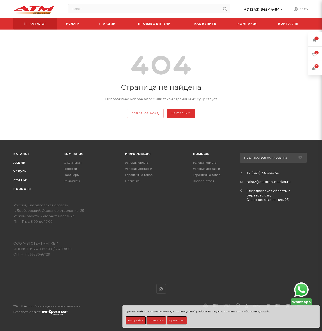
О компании (72, 162)
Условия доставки (138, 168)
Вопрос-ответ (203, 181)
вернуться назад (145, 113)
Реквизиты (72, 181)
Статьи (20, 180)
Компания (73, 154)
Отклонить (156, 320)
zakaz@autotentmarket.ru (268, 182)
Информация (138, 154)
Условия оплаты (137, 162)
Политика (132, 181)
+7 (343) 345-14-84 (262, 9)
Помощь (201, 154)
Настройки (135, 320)
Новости (22, 189)
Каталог (21, 154)
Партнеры (71, 175)
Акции (19, 162)
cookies (164, 311)
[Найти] (224, 8)
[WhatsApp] (301, 289)
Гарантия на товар (139, 175)
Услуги (20, 171)
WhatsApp (161, 289)
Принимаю (176, 320)
